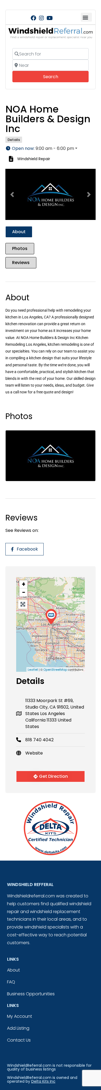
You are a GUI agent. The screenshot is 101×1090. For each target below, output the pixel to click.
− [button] (23, 592)
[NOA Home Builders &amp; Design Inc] (51, 616)
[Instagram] (41, 18)
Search (58, 76)
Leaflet (33, 669)
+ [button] (23, 584)
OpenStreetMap (55, 669)
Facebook (27, 549)
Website (34, 753)
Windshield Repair (33, 159)
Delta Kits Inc (43, 1081)
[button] (86, 17)
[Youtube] (49, 18)
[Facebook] (33, 18)
